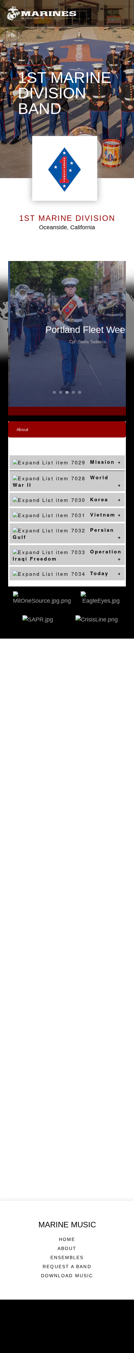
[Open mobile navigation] (122, 13)
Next (114, 333)
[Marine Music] (41, 13)
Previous (20, 333)
